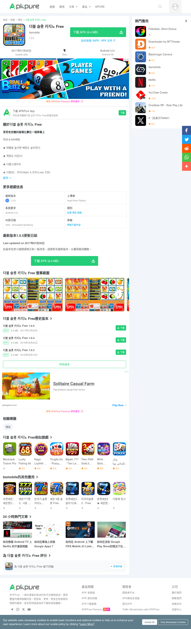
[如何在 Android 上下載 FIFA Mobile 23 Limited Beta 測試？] (80, 529)
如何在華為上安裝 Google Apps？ (44, 544)
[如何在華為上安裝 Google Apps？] (48, 529)
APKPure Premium (92, 609)
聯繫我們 (176, 598)
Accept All (150, 622)
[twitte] (23, 609)
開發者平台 (128, 592)
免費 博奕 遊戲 (74, 212)
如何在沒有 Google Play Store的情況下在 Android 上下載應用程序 (110, 544)
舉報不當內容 (74, 224)
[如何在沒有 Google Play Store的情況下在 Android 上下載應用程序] (111, 529)
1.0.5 (13, 200)
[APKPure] (24, 7)
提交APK (127, 603)
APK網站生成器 (131, 598)
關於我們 (176, 592)
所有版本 (64, 364)
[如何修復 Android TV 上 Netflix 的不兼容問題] (17, 529)
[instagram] (17, 609)
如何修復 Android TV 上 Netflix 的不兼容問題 (17, 544)
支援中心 (176, 609)
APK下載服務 (89, 603)
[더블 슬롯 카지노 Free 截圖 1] (95, 294)
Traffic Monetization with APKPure (140, 609)
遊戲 (12, 19)
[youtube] (29, 609)
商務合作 (176, 603)
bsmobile (34, 32)
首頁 (5, 19)
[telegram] (12, 609)
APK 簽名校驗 (89, 598)
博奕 (20, 19)
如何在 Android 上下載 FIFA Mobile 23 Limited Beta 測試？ (80, 544)
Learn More (87, 624)
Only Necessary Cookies (173, 622)
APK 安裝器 (88, 592)
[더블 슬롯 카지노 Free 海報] (33, 294)
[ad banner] (64, 78)
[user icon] (175, 6)
